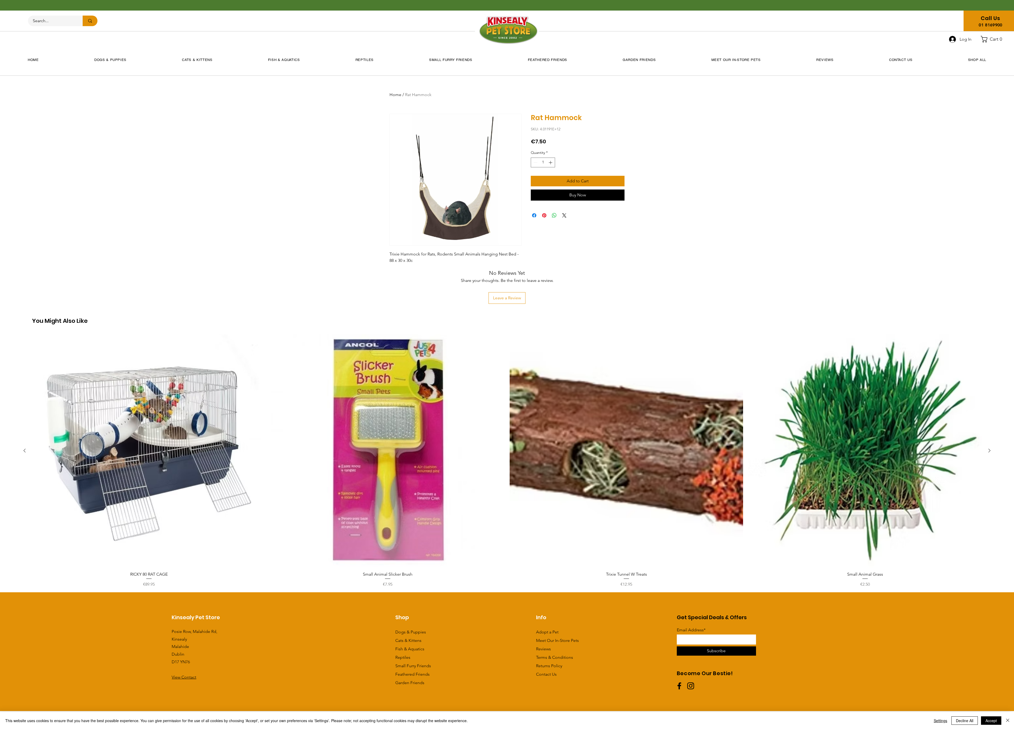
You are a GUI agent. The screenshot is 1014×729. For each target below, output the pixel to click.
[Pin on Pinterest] (544, 215)
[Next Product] (989, 450)
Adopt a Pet (547, 632)
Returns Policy (549, 665)
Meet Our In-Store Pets (557, 640)
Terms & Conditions (554, 657)
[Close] (1007, 720)
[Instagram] (690, 685)
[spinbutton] (543, 162)
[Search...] (90, 21)
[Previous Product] (24, 450)
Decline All (964, 720)
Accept (991, 720)
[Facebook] (679, 685)
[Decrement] (535, 162)
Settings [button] (940, 720)
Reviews (543, 648)
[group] (507, 461)
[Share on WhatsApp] (554, 215)
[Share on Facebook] (534, 215)
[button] (993, 39)
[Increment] (551, 162)
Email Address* (691, 630)
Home (395, 94)
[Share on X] (564, 215)
